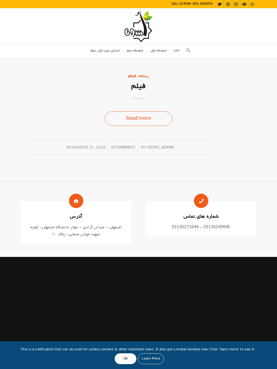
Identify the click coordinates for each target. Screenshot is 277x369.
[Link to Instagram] (236, 4)
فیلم (132, 75)
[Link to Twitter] (220, 4)
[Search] (186, 50)
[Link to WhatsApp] (252, 4)
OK (125, 358)
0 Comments (123, 148)
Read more (138, 118)
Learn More (151, 358)
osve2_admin (160, 148)
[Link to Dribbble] (228, 4)
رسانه (143, 75)
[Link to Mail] (244, 4)
